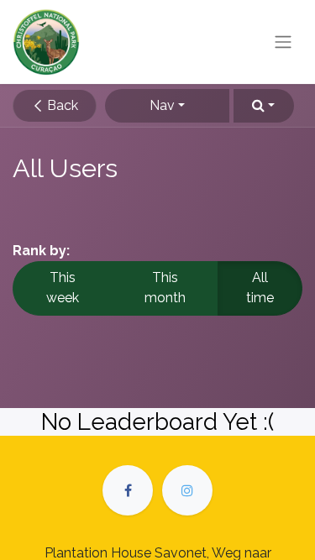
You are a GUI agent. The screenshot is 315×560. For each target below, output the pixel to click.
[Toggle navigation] (283, 42)
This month (165, 288)
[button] (264, 106)
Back (61, 105)
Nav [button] (162, 105)
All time (260, 288)
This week (62, 288)
